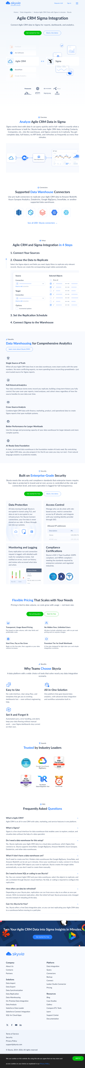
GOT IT (78, 1058)
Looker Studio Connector (56, 984)
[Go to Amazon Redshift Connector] (18, 212)
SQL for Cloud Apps (13, 1015)
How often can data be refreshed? (21, 889)
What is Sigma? (13, 828)
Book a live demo (52, 33)
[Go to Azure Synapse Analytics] (30, 212)
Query (49, 970)
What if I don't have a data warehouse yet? (25, 856)
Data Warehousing (13, 997)
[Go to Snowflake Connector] (66, 212)
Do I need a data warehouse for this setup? (24, 841)
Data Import (10, 983)
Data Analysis (11, 1004)
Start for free (51, 614)
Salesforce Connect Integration (18, 1012)
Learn (49, 1012)
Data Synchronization (14, 990)
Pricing (49, 988)
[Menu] (77, 3)
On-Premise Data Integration (17, 1001)
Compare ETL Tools (54, 1008)
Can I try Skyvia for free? (17, 904)
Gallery (49, 1004)
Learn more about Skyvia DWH (19, 349)
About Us (9, 966)
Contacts (9, 970)
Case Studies (52, 1001)
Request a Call (58, 3)
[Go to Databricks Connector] (42, 212)
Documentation (53, 1019)
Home (16, 12)
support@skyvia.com (14, 1044)
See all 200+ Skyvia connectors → (42, 223)
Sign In (69, 3)
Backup (49, 977)
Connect (50, 980)
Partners (9, 973)
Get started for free (32, 33)
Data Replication (12, 994)
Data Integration (25, 12)
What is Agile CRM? (15, 818)
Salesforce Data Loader (15, 1008)
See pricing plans (35, 614)
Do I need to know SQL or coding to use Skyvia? (27, 874)
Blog (48, 997)
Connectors (51, 973)
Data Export (10, 987)
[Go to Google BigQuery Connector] (54, 212)
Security (9, 1037)
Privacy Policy (11, 1041)
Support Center (53, 1015)
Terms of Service (12, 1034)
